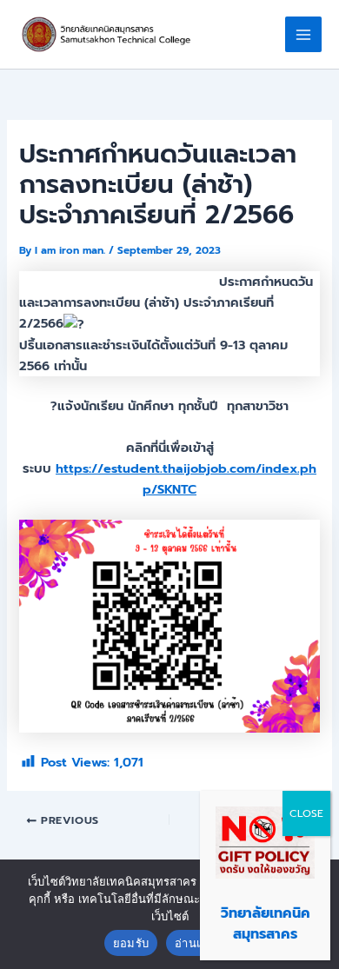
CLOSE (306, 813)
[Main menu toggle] (303, 35)
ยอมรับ (131, 943)
